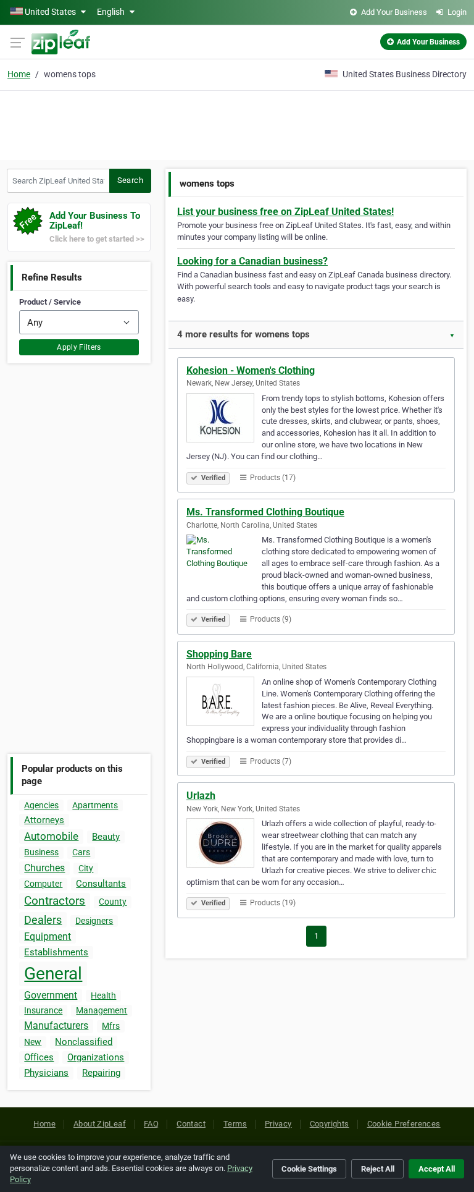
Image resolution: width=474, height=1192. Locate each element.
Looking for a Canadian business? (252, 261)
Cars (81, 852)
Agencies (41, 805)
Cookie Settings (309, 1168)
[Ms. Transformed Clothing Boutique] (224, 561)
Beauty (106, 836)
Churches (44, 868)
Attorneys (44, 820)
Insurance (43, 1010)
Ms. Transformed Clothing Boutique (265, 512)
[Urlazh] (224, 844)
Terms (235, 1123)
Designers (94, 921)
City (85, 868)
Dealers (43, 919)
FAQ (151, 1123)
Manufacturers (56, 1025)
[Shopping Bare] (224, 703)
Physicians (46, 1072)
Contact (191, 1123)
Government (50, 995)
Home (18, 74)
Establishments (56, 952)
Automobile (51, 836)
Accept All (436, 1168)
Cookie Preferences (404, 1123)
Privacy (278, 1123)
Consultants (101, 883)
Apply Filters (79, 347)
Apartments (95, 805)
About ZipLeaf (99, 1123)
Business (41, 852)
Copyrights (329, 1123)
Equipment (47, 936)
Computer (43, 884)
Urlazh (200, 795)
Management (101, 1010)
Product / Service (50, 301)
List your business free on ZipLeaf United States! (285, 212)
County (113, 902)
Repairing (101, 1072)
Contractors (54, 901)
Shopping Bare (219, 654)
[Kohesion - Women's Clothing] (224, 419)
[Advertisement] (237, 123)
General (53, 973)
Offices (39, 1057)
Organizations (95, 1057)
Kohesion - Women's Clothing (250, 370)
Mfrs (111, 1026)
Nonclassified (83, 1041)
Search (130, 180)
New (32, 1042)
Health (103, 995)
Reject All (377, 1168)
